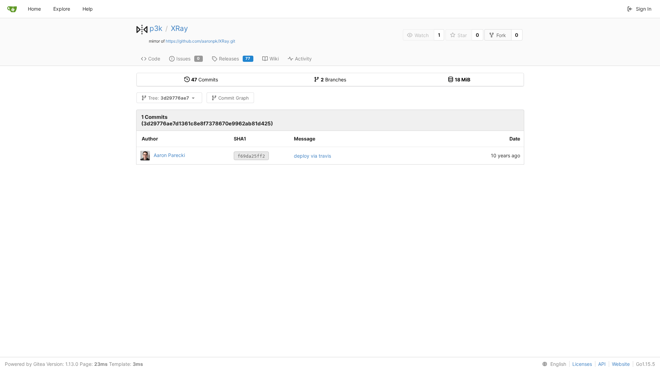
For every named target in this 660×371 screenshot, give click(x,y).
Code (154, 58)
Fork (501, 35)
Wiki (274, 58)
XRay (179, 28)
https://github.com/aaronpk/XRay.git (200, 41)
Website (621, 364)
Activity (303, 58)
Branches (333, 79)
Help (87, 9)
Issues (188, 58)
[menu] (552, 364)
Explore (61, 9)
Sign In (643, 9)
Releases (235, 58)
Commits (204, 79)
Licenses (582, 364)
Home (34, 9)
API (602, 364)
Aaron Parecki (169, 155)
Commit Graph (233, 98)
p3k (156, 28)
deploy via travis (312, 156)
